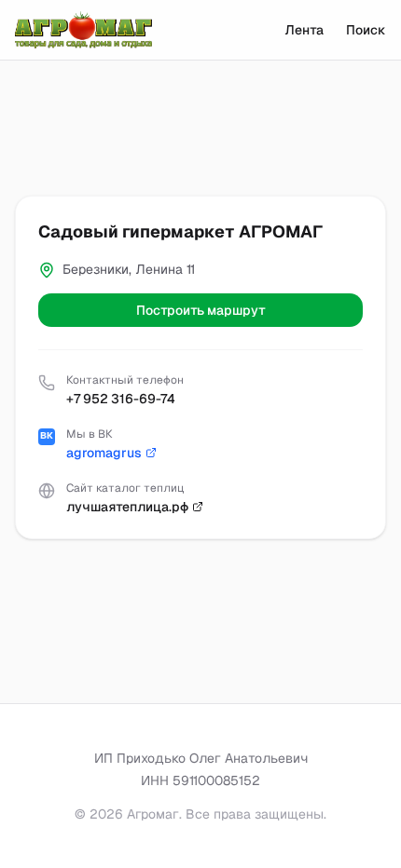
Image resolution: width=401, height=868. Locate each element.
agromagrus (104, 452)
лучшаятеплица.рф (127, 506)
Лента (304, 29)
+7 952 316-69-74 (120, 398)
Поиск (366, 29)
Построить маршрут (201, 310)
